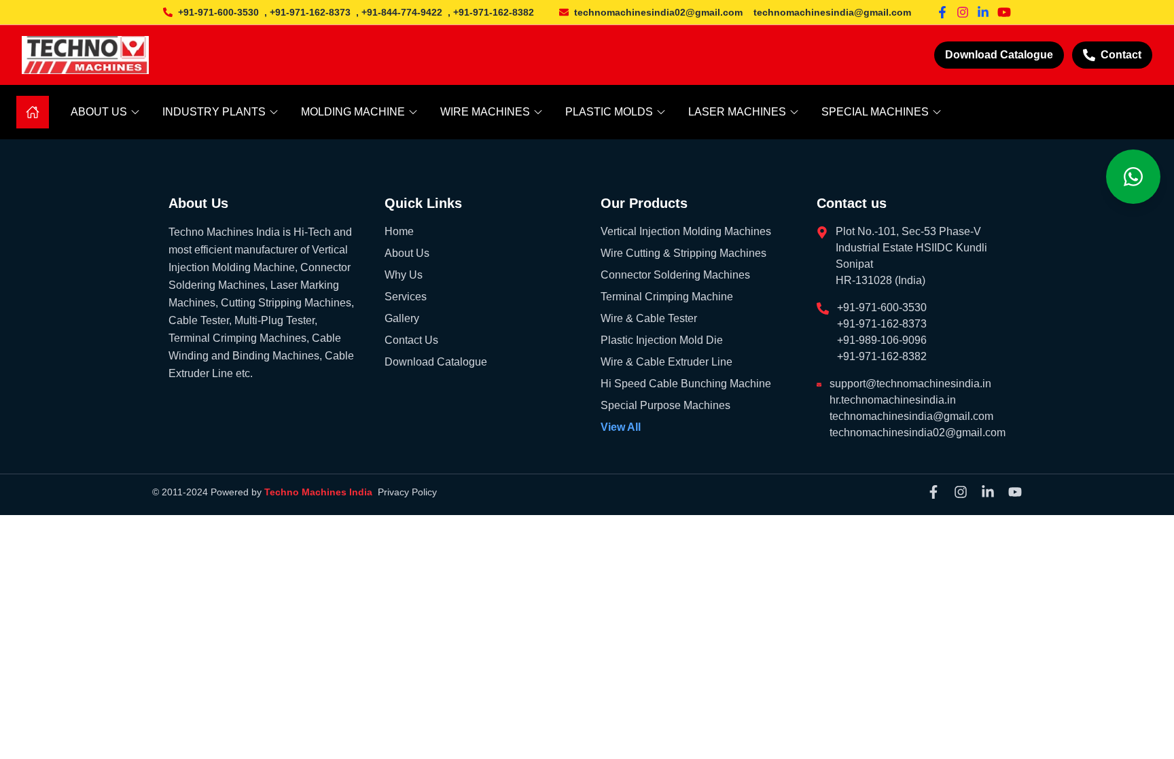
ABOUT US (99, 112)
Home (399, 231)
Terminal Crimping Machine (667, 296)
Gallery (402, 318)
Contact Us (411, 340)
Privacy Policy (407, 492)
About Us (407, 253)
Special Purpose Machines (665, 405)
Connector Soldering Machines (675, 275)
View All (621, 427)
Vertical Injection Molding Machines (686, 231)
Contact (1121, 54)
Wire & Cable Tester (649, 318)
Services (406, 296)
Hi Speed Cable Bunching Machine (686, 383)
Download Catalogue (999, 54)
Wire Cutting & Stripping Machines (683, 253)
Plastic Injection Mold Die (662, 340)
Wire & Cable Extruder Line (666, 362)
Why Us (404, 275)
